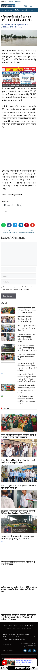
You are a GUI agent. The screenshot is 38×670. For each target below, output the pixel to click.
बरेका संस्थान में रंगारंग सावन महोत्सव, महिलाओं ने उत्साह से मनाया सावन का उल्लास (27, 310)
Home (5, 626)
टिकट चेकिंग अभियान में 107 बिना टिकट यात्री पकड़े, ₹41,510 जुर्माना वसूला (26, 319)
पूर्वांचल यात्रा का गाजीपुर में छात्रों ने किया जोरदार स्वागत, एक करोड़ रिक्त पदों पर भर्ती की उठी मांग (27, 366)
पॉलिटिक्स (17, 10)
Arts (14, 628)
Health (27, 626)
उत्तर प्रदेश (32, 10)
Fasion (9, 628)
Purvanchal (20, 635)
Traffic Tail (32, 658)
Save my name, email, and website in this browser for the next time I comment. (18, 288)
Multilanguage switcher (17, 639)
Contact (11, 1)
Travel (23, 628)
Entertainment (20, 637)
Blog (10, 626)
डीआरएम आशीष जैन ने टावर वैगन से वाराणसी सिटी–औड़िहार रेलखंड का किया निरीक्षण (26, 338)
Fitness (29, 628)
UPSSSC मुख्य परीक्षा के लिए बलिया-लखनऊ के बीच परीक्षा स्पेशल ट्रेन (27, 328)
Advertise (18, 1)
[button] (35, 6)
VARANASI (12, 635)
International (30, 637)
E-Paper (5, 639)
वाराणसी (24, 10)
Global (32, 626)
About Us (3, 1)
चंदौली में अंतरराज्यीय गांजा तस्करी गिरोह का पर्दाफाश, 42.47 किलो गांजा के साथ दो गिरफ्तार (26, 400)
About (15, 626)
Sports (11, 637)
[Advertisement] (19, 150)
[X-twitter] (29, 650)
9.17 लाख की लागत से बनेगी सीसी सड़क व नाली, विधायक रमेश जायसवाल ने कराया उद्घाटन (26, 389)
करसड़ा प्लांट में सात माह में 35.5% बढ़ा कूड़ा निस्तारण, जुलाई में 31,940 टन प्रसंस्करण (27, 347)
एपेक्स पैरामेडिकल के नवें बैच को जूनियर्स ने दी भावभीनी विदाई (26, 356)
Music (18, 628)
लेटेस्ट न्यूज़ (8, 10)
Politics (5, 637)
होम (2, 10)
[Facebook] (25, 650)
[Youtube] (34, 650)
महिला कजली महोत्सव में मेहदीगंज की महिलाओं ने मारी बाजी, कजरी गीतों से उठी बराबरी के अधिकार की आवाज (27, 377)
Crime (27, 635)
